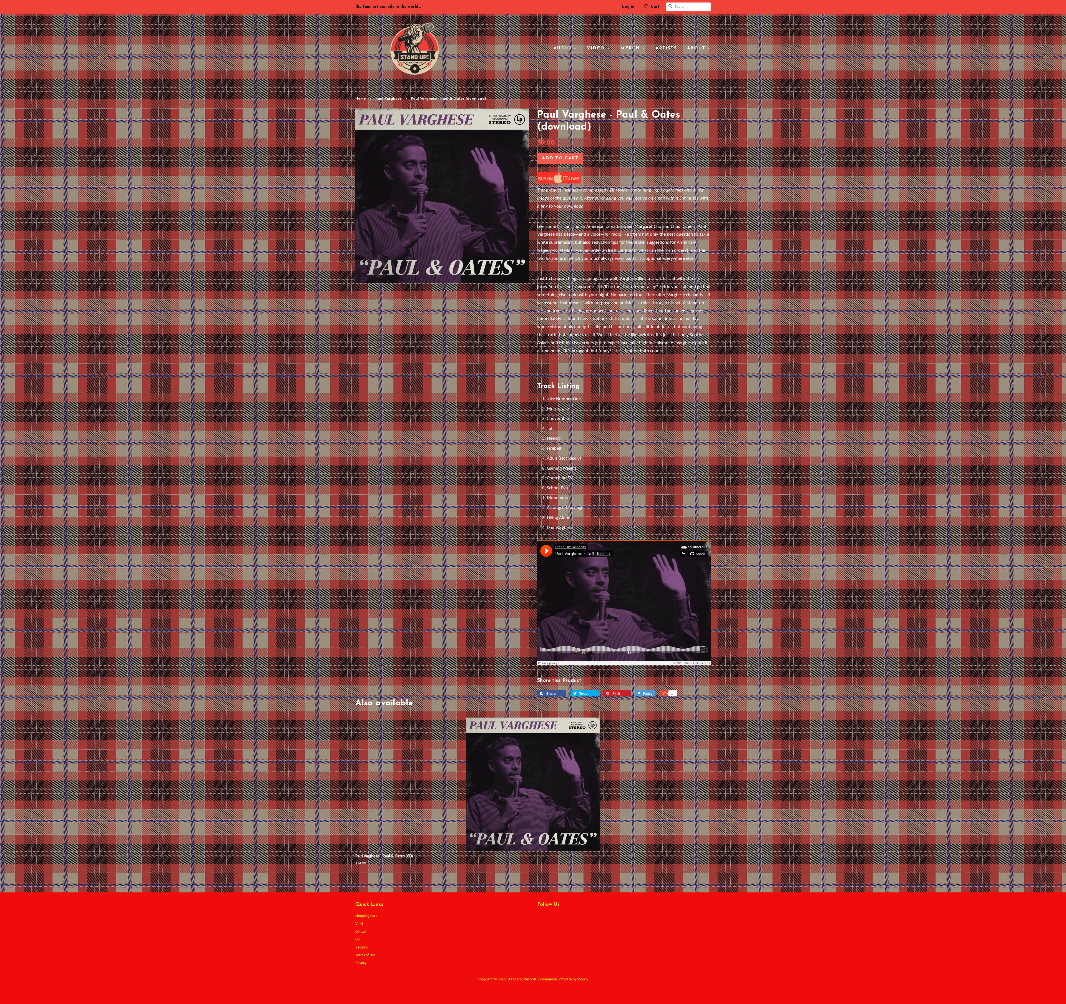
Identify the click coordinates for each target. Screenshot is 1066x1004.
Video (597, 48)
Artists (666, 48)
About (697, 48)
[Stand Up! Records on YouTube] (570, 918)
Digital (360, 932)
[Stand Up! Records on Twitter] (540, 918)
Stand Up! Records (521, 979)
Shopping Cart (366, 916)
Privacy (360, 963)
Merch (631, 48)
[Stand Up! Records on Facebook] (550, 918)
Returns (361, 947)
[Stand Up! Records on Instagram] (560, 918)
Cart (655, 7)
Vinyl (359, 924)
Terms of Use (365, 955)
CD (357, 939)
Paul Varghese (388, 98)
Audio (563, 48)
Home (360, 98)
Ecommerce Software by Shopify (563, 979)
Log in (628, 7)
